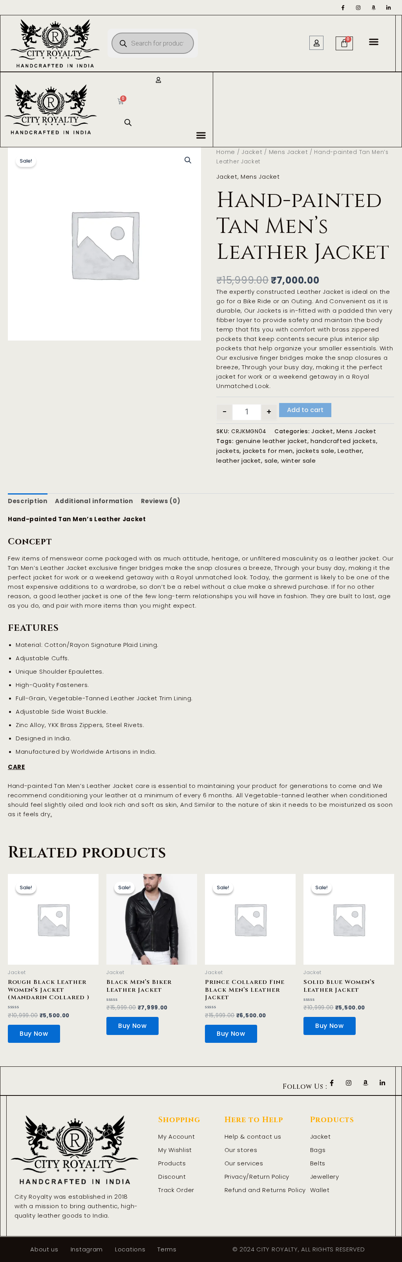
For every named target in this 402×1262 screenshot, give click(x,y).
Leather (350, 451)
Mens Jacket (288, 152)
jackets (227, 451)
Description (28, 501)
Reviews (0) (161, 501)
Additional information (94, 501)
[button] (374, 41)
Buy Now (34, 1033)
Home (225, 152)
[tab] (28, 501)
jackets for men (268, 451)
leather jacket (238, 460)
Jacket (251, 152)
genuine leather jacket (271, 441)
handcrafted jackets (343, 441)
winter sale (298, 460)
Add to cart (305, 409)
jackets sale (315, 451)
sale (271, 460)
